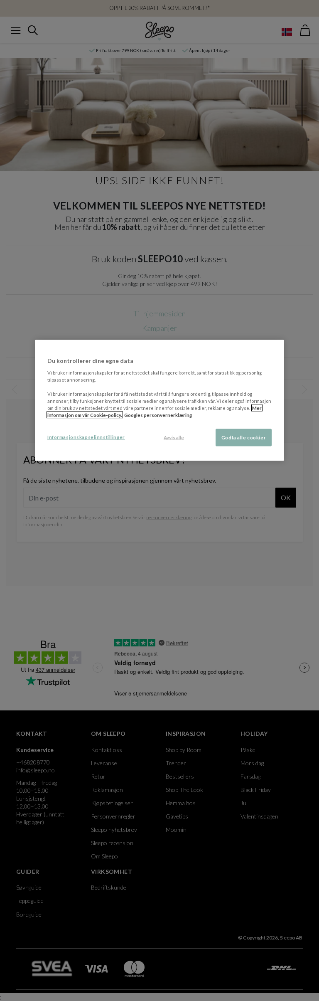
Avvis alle (174, 437)
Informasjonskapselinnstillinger (86, 437)
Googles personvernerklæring (158, 415)
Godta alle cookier (243, 437)
